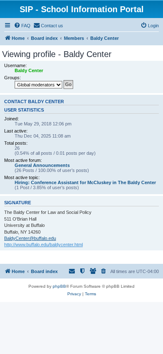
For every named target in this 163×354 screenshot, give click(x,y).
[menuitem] (22, 26)
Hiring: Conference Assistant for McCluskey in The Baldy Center (85, 182)
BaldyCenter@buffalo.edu (30, 238)
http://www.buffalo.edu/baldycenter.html (43, 244)
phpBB (59, 286)
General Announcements (42, 165)
